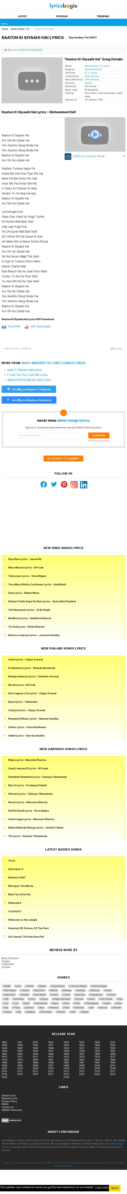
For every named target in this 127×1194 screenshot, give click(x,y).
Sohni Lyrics (25, 659)
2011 (19, 1071)
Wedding (31, 1012)
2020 (35, 1074)
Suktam (85, 1012)
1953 (112, 1048)
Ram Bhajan (10, 990)
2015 (82, 1071)
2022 (66, 1074)
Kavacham (40, 990)
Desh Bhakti (40, 995)
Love (16, 1003)
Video (23, 49)
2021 (50, 1074)
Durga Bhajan (58, 986)
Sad (91, 1008)
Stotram (61, 1012)
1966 (66, 1053)
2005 (51, 1068)
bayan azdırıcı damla (30, 1023)
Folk (6, 999)
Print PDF (13, 326)
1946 (4, 1048)
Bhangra (67, 990)
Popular (62, 16)
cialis (16, 1023)
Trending (103, 16)
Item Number (106, 999)
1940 (35, 1045)
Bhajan (43, 986)
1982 (66, 1059)
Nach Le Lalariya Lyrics (34, 635)
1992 (97, 1062)
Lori (6, 1003)
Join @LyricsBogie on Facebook (31, 400)
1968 (97, 1053)
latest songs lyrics (73, 420)
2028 (66, 1077)
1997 (51, 1065)
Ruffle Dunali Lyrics (28, 810)
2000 (97, 1065)
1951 (81, 1048)
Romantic (79, 1008)
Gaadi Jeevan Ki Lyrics (28, 768)
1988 (35, 1062)
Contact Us (8, 1107)
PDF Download (40, 326)
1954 (4, 1050)
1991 (81, 1062)
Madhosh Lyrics (29, 618)
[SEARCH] (123, 22)
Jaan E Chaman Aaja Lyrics (24, 369)
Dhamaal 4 (14, 902)
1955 (20, 1050)
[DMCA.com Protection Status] (12, 1121)
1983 (82, 1059)
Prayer (17, 1008)
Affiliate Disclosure (12, 1109)
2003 (20, 1068)
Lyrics (15, 49)
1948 (35, 1048)
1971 (19, 1056)
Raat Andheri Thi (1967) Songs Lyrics (53, 363)
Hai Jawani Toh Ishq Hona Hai (26, 936)
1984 (97, 1059)
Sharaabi (117, 1008)
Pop (6, 1008)
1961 (112, 1050)
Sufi (19, 1012)
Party (77, 1003)
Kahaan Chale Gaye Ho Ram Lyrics (42, 601)
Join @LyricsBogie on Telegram (31, 389)
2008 (97, 1068)
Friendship (19, 999)
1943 (82, 1045)
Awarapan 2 (15, 869)
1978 (4, 1059)
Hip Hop (79, 999)
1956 (35, 1050)
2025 (113, 1074)
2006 (66, 1068)
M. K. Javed (91, 72)
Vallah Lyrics (26, 735)
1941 (50, 1045)
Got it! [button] (114, 1188)
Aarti (19, 986)
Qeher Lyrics (27, 727)
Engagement (96, 995)
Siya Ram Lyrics (24, 559)
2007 (82, 1068)
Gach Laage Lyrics (31, 819)
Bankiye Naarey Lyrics (33, 676)
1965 (51, 1053)
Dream (67, 995)
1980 (35, 1059)
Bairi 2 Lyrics (27, 785)
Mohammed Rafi (93, 69)
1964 (35, 1053)
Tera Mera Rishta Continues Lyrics (37, 584)
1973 (51, 1056)
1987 (20, 1062)
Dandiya (25, 995)
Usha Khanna (92, 76)
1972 (35, 1056)
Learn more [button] (101, 1187)
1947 (20, 1048)
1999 (82, 1065)
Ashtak (30, 986)
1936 (97, 1042)
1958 (66, 1050)
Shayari (8, 1012)
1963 (20, 1053)
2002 (4, 1068)
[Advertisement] (63, 517)
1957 (51, 1050)
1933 (50, 1042)
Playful (88, 83)
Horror (92, 999)
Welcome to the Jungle (22, 919)
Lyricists (6, 967)
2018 (4, 1074)
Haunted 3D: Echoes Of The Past (28, 928)
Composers (8, 964)
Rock (66, 1008)
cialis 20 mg (6, 1023)
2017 (112, 1071)
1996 (35, 1065)
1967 (82, 1053)
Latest (22, 16)
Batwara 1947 (16, 877)
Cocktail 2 (14, 911)
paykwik (46, 1023)
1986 (4, 1062)
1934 (66, 1042)
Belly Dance (10, 995)
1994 (4, 1065)
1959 (82, 1050)
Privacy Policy (9, 1101)
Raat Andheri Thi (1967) (97, 65)
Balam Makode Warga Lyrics (36, 827)
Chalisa (25, 990)
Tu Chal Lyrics (26, 626)
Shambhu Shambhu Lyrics (37, 776)
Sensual (103, 1008)
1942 (66, 1045)
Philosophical (92, 1003)
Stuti (73, 1012)
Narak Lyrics (21, 684)
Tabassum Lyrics (27, 576)
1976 (97, 1056)
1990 (66, 1062)
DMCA (5, 1104)
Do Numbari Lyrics (31, 668)
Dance (108, 990)
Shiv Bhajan (46, 1012)
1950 (66, 1048)
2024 (97, 1074)
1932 (35, 1042)
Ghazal (44, 999)
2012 (35, 1071)
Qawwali (30, 1008)
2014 (66, 1071)
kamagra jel (58, 1023)
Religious (54, 1008)
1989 (51, 1062)
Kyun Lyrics (23, 701)
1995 (20, 1065)
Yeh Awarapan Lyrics (29, 609)
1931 (19, 1042)
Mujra (55, 1003)
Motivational (41, 1003)
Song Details (35, 49)
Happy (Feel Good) (62, 999)
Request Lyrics (10, 1098)
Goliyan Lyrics (26, 710)
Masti (26, 1003)
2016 (97, 1071)
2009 (113, 1068)
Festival (111, 995)
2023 (82, 1074)
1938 (4, 1045)
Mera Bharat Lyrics (25, 567)
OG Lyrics (27, 836)
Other (66, 1003)
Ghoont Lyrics (30, 793)
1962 (4, 1053)
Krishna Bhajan (99, 986)
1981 (50, 1059)
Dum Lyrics (23, 592)
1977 (113, 1056)
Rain (42, 1008)
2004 (35, 1068)
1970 (4, 1056)
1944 (97, 1045)
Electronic (80, 995)
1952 (97, 1048)
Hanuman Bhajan (78, 986)
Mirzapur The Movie (20, 886)
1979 (20, 1059)
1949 (51, 1048)
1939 (20, 1045)
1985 (113, 1059)
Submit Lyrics (9, 1095)
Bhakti (7, 986)
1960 (97, 1050)
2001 (112, 1065)
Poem (119, 1003)
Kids (120, 999)
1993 (112, 1062)
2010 (4, 1071)
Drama (55, 995)
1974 (66, 1056)
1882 (4, 1042)
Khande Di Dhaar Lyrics (33, 718)
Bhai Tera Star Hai (19, 894)
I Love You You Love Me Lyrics (27, 374)
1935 (82, 1042)
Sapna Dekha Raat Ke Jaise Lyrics (29, 379)
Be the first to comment (63, 458)
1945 (113, 1045)
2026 (4, 1077)
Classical (95, 990)
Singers (6, 961)
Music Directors (10, 958)
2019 (20, 1074)
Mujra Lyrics (27, 760)
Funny (32, 999)
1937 (112, 1042)
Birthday (81, 990)
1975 (82, 1056)
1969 (113, 1053)
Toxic (11, 860)
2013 (50, 1071)
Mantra (54, 990)
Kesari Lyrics (27, 802)
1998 (66, 1065)
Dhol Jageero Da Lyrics (32, 693)
